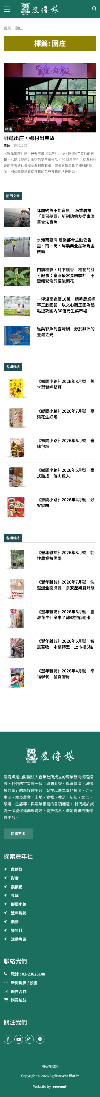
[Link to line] (40, 1039)
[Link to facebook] (8, 1039)
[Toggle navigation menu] (8, 9)
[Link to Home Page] (50, 9)
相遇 (8, 129)
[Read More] (50, 98)
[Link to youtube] (18, 1039)
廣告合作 (18, 991)
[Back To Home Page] (50, 755)
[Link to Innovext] (60, 1086)
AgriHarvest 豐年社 (64, 1076)
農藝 (7, 145)
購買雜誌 (18, 1000)
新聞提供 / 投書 (24, 983)
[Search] (94, 9)
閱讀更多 (18, 834)
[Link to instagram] (29, 1039)
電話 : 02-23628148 (28, 974)
